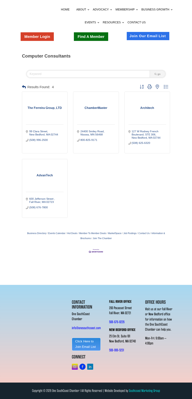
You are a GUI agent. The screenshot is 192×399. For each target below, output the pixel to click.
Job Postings (129, 233)
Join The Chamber (102, 238)
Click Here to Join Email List (85, 344)
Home (65, 9)
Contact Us (137, 22)
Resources (112, 22)
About (81, 9)
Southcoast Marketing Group (144, 391)
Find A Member (91, 37)
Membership (125, 9)
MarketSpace (115, 233)
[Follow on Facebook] (82, 367)
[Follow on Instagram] (75, 367)
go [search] (159, 73)
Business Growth (155, 9)
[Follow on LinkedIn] (90, 367)
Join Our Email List (148, 36)
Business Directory (36, 233)
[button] (24, 87)
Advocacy (101, 9)
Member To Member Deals (92, 233)
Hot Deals (72, 233)
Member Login (37, 37)
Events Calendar (56, 233)
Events (90, 22)
